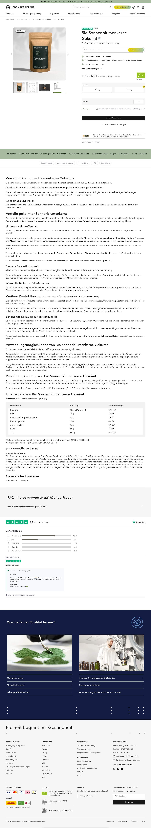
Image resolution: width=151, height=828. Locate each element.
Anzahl (85, 102)
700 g (129, 89)
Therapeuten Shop (83, 749)
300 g (97, 89)
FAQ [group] (95, 163)
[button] (32, 14)
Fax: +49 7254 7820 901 (121, 752)
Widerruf (45, 766)
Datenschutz (46, 770)
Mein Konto (46, 745)
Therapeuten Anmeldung (86, 745)
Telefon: (123, 749)
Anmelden (129, 802)
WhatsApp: (127, 756)
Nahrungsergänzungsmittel (15, 745)
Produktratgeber (11, 759)
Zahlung (44, 752)
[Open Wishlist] (138, 7)
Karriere (80, 771)
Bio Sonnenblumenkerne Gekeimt (51, 19)
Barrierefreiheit (47, 773)
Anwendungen (11, 756)
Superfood (10, 19)
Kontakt (44, 756)
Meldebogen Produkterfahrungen (18, 766)
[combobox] (93, 7)
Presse (79, 775)
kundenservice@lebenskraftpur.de (128, 760)
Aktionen (9, 773)
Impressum (45, 759)
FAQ (43, 777)
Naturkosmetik (11, 752)
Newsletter (9, 763)
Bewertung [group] (105, 163)
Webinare (9, 770)
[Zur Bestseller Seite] (75, 1)
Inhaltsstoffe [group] (83, 163)
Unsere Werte (82, 764)
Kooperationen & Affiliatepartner (88, 752)
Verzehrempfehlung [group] (65, 163)
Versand (110, 76)
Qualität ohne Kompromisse (87, 768)
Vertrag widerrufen (86, 796)
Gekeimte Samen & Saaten (26, 19)
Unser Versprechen (84, 761)
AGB (43, 763)
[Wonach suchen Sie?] (110, 7)
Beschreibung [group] (46, 163)
